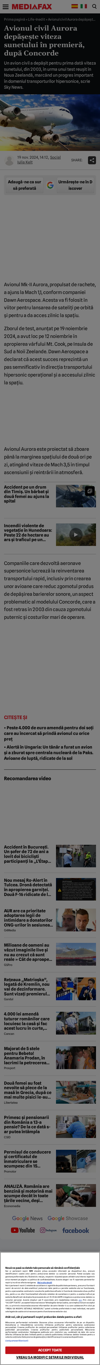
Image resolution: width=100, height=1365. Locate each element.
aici (80, 1300)
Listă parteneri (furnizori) (16, 1341)
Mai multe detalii (44, 1282)
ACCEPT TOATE (50, 1350)
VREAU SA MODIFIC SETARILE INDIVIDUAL (50, 1357)
